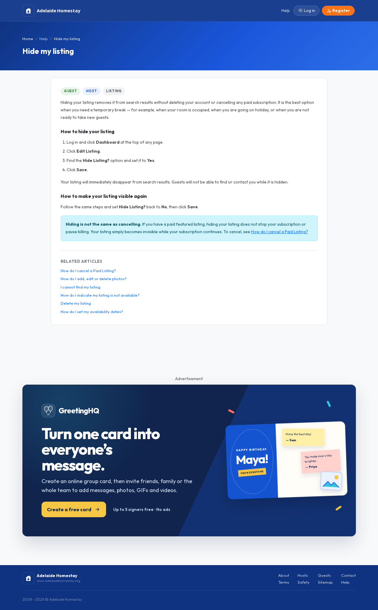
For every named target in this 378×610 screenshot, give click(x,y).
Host (91, 91)
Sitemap (325, 582)
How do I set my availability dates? (92, 311)
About (283, 575)
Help (43, 38)
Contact (348, 575)
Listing (114, 91)
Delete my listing (76, 303)
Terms (283, 582)
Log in (309, 10)
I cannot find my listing (80, 287)
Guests (324, 575)
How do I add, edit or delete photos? (94, 278)
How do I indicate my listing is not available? (100, 295)
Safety (304, 582)
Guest (70, 91)
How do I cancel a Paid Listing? (279, 231)
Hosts (303, 575)
